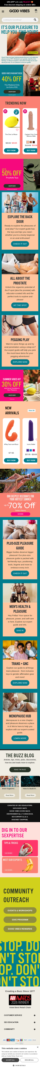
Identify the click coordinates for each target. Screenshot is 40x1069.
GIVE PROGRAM (20, 919)
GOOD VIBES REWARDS (20, 929)
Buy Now (11, 150)
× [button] (37, 1047)
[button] (3, 11)
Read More (9, 795)
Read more (19, 1056)
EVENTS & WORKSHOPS (20, 910)
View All (31, 410)
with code (20, 2)
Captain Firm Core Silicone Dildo (31, 135)
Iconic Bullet (31, 444)
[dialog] (20, 1057)
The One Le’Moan (11, 134)
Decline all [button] (29, 1060)
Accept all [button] (10, 1060)
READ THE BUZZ (20, 769)
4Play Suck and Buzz (11, 444)
